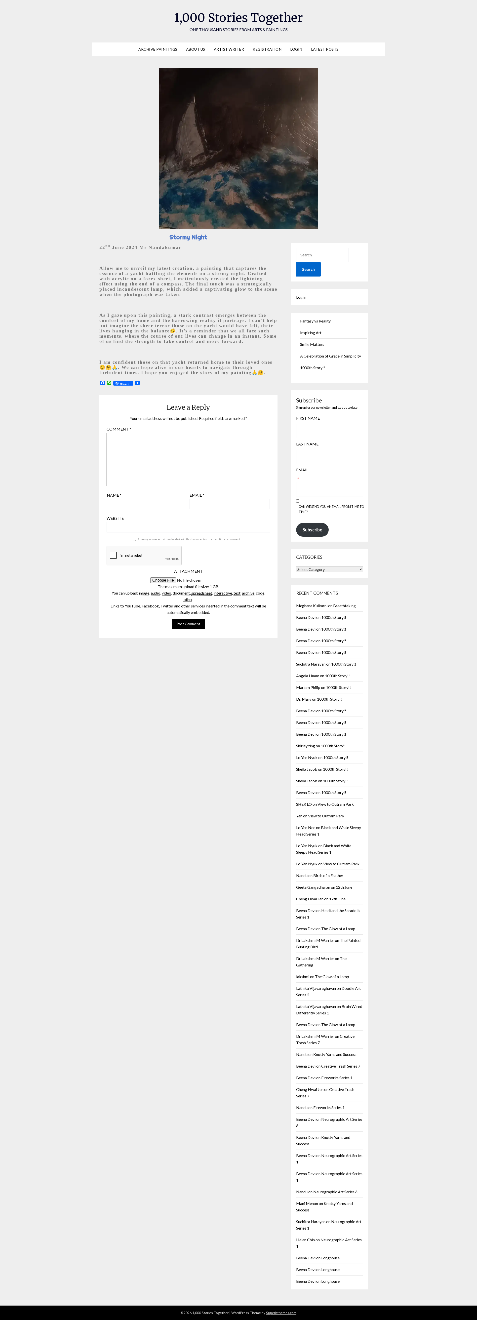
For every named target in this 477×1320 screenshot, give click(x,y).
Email (197, 495)
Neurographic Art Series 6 (335, 1191)
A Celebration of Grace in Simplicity (330, 356)
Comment (119, 429)
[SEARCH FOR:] (322, 255)
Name (114, 495)
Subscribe (312, 529)
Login (296, 49)
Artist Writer (229, 49)
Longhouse (330, 1257)
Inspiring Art (310, 332)
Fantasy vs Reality (315, 321)
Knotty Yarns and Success (335, 1054)
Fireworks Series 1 (337, 1077)
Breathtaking (344, 605)
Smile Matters (312, 344)
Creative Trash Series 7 (340, 1066)
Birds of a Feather (328, 875)
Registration (267, 49)
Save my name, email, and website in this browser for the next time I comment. (189, 539)
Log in (301, 297)
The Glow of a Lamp (338, 928)
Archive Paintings (157, 49)
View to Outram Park (336, 804)
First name (308, 418)
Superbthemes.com (281, 1313)
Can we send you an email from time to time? (331, 509)
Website (115, 518)
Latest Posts (325, 49)
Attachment (188, 571)
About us (195, 49)
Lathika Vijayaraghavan (316, 988)
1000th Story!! (312, 367)
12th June (344, 887)
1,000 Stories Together (238, 17)
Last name (307, 443)
